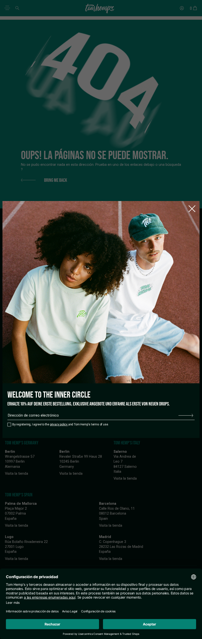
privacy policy (59, 424)
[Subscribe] (186, 416)
